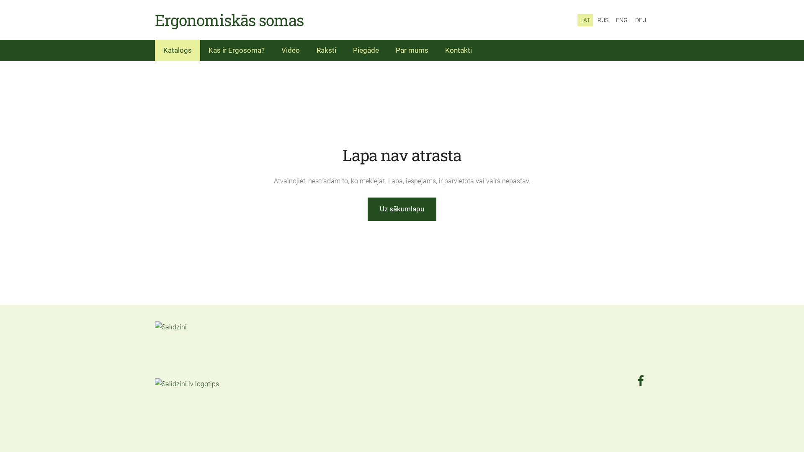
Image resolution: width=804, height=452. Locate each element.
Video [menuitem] (290, 50)
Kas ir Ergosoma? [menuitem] (237, 50)
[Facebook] (640, 380)
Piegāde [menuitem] (366, 50)
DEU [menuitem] (640, 20)
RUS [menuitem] (603, 20)
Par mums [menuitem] (412, 50)
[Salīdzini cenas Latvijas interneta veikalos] (173, 372)
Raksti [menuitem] (326, 50)
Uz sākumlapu (402, 209)
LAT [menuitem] (585, 20)
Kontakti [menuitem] (458, 50)
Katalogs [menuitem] (177, 50)
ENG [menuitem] (622, 20)
